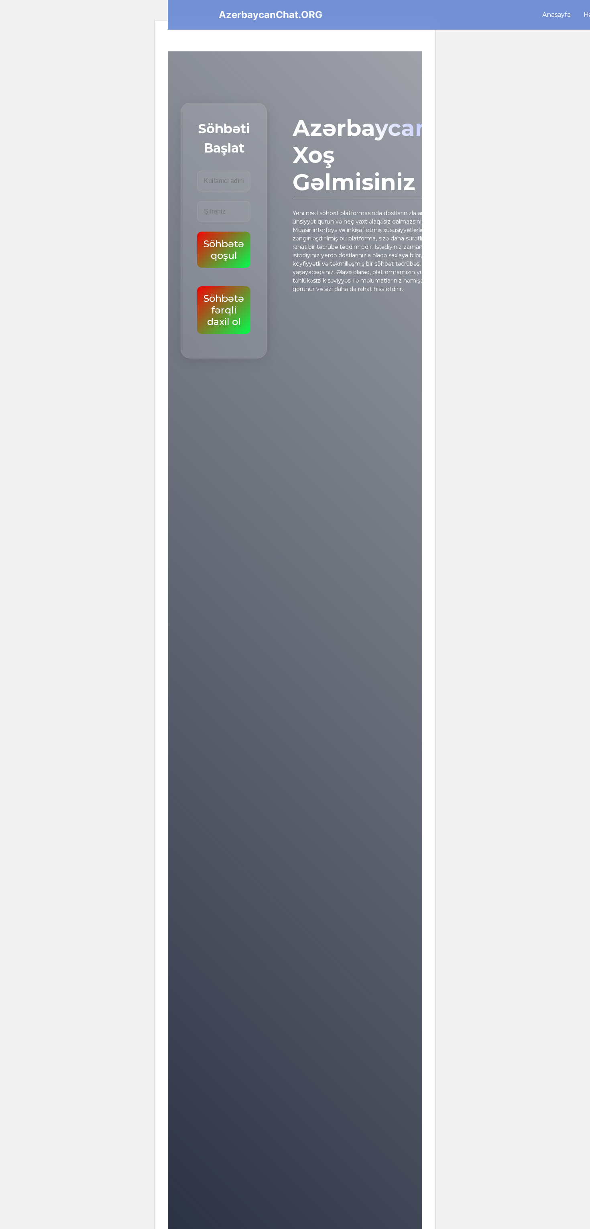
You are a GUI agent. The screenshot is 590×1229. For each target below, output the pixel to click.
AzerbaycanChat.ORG (270, 14)
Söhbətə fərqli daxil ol (223, 310)
